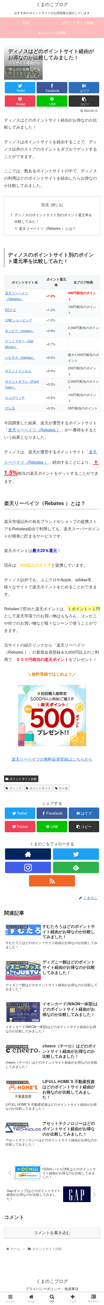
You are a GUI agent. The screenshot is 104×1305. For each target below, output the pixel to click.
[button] (93, 769)
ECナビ (10, 309)
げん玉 (10, 408)
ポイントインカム (18, 370)
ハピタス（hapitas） (20, 357)
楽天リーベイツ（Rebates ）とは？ (47, 228)
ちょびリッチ (15, 397)
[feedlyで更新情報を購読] (76, 867)
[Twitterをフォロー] (76, 854)
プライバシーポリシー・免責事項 (52, 1288)
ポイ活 (63, 788)
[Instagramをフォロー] (28, 867)
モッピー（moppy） (19, 330)
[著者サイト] (28, 854)
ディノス (15, 788)
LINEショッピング (18, 320)
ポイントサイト (40, 788)
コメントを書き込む (52, 1233)
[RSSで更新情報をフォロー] (52, 880)
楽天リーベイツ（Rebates (32, 430)
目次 (45, 204)
